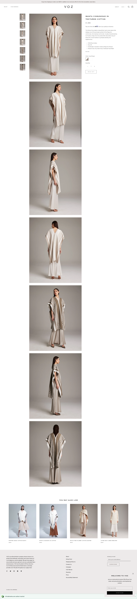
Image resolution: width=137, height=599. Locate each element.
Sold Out (91, 71)
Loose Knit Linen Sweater (109, 540)
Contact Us (69, 564)
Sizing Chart (69, 559)
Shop (5, 6)
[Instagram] (14, 571)
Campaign (68, 567)
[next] (132, 522)
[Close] (133, 573)
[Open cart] (132, 7)
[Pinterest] (17, 571)
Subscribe (120, 592)
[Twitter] (92, 51)
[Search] (129, 7)
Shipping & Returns (70, 561)
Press (67, 575)
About (117, 6)
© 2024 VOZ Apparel (11, 589)
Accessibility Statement (72, 577)
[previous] (5, 522)
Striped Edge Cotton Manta (17, 540)
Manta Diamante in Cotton (47, 540)
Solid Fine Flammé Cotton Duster (80, 540)
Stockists (68, 572)
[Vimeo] (21, 571)
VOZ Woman (14, 6)
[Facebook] (90, 51)
